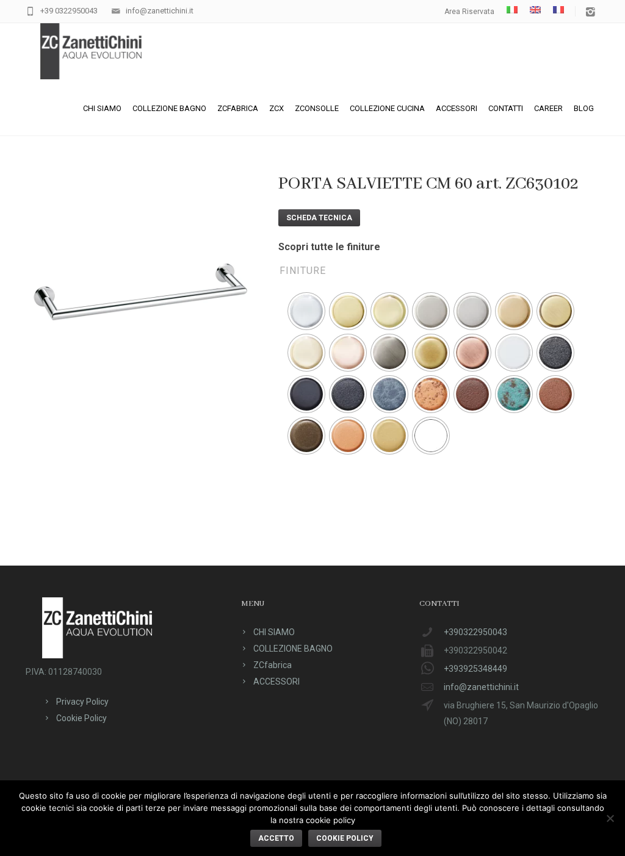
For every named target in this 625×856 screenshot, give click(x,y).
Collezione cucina (387, 108)
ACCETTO (276, 838)
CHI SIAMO (102, 108)
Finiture (303, 270)
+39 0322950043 (69, 10)
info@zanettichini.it (159, 10)
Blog (584, 108)
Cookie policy (345, 838)
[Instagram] (590, 12)
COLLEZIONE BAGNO (169, 108)
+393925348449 (475, 669)
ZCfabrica (237, 108)
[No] (610, 818)
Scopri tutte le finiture (329, 247)
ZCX (276, 108)
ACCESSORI (456, 108)
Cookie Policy (81, 718)
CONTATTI (505, 108)
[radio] (306, 311)
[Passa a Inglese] (535, 9)
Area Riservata (469, 11)
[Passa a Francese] (558, 9)
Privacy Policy (82, 702)
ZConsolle (317, 108)
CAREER (548, 108)
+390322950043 (475, 632)
